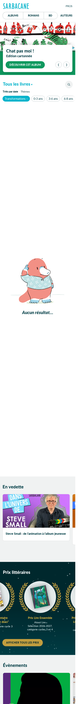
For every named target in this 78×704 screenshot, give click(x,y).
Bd (53, 15)
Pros (69, 6)
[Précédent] (58, 65)
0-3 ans (38, 98)
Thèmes (25, 91)
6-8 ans (68, 98)
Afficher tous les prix (22, 642)
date (11, 91)
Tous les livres (16, 84)
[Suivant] (66, 65)
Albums (13, 15)
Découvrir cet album (25, 64)
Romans (33, 15)
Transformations (15, 98)
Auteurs (66, 15)
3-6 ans (53, 98)
